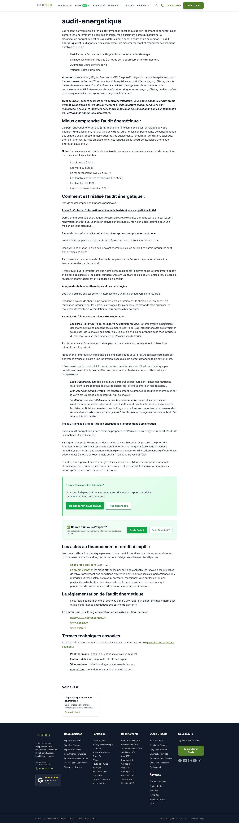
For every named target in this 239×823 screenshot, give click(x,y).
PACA (95, 760)
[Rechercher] (156, 5)
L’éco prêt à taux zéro (83, 564)
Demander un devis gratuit (85, 505)
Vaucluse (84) (127, 775)
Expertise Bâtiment (72, 740)
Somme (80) (126, 779)
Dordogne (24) (127, 771)
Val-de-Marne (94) (129, 744)
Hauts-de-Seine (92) (130, 740)
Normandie (97, 775)
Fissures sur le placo (73, 767)
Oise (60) (125, 767)
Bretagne (97, 767)
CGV (152, 804)
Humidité (113, 5)
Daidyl (201, 818)
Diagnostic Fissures (158, 749)
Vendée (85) (126, 764)
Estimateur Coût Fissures (161, 758)
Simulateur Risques (158, 745)
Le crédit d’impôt (80, 569)
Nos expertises (119, 505)
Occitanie (97, 748)
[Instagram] (190, 760)
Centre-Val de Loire (101, 779)
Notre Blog (154, 795)
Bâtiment (142, 5)
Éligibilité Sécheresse (159, 763)
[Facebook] (180, 760)
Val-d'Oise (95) (128, 752)
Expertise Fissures (72, 745)
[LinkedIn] (185, 760)
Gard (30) (125, 756)
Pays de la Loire (100, 771)
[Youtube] (195, 760)
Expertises (63, 5)
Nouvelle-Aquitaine (101, 752)
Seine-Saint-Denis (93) (131, 748)
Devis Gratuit (193, 5)
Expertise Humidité (72, 749)
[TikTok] (200, 760)
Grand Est (97, 756)
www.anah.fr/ (78, 627)
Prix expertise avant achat (76, 758)
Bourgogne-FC (99, 783)
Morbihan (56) (127, 783)
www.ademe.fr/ (79, 622)
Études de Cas (156, 786)
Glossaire (129, 5)
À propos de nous (158, 781)
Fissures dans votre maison (76, 763)
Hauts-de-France (100, 764)
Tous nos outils (156, 740)
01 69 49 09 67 (173, 5)
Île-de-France (99, 740)
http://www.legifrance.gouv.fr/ (88, 617)
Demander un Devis (191, 751)
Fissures (97, 5)
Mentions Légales (158, 799)
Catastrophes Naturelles (75, 754)
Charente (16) (127, 760)
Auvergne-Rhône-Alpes (103, 744)
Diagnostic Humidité (159, 754)
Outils (80, 5)
